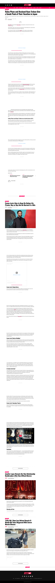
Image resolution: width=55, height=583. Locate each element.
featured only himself (26, 84)
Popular (40, 7)
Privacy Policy (22, 578)
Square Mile (19, 316)
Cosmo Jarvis (25, 229)
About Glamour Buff (17, 578)
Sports (37, 7)
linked (15, 309)
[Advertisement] (27, 1)
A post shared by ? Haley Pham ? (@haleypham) (16, 50)
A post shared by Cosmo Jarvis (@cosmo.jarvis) (16, 284)
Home (13, 578)
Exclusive (17, 7)
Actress (27, 7)
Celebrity (34, 7)
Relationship (30, 7)
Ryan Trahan (19, 24)
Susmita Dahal (10, 19)
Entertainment (21, 7)
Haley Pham (10, 24)
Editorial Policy (27, 578)
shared (21, 30)
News (14, 7)
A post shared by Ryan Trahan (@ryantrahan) (16, 81)
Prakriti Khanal (10, 207)
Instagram (11, 111)
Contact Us (31, 578)
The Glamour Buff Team (11, 478)
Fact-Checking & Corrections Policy (37, 578)
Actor (24, 7)
